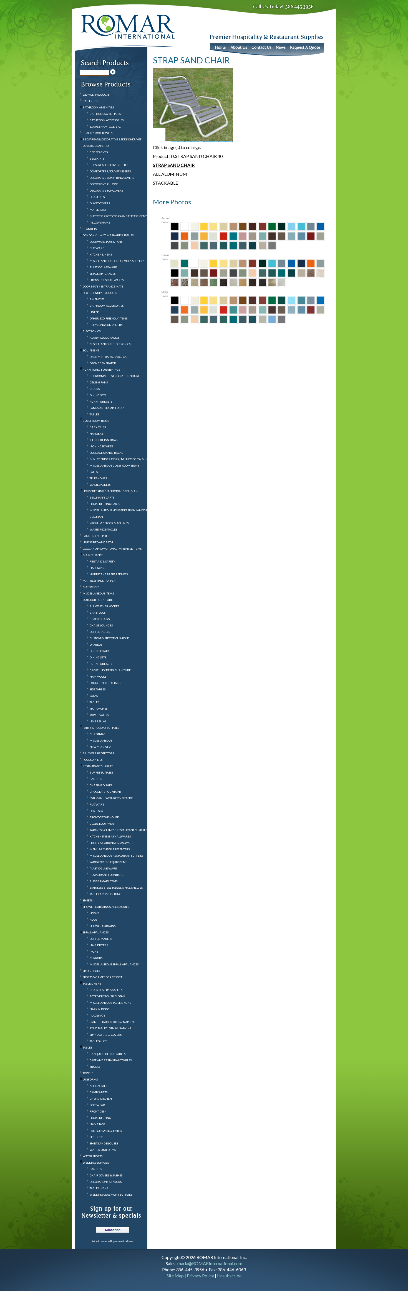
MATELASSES (98, 209)
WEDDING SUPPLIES (96, 1162)
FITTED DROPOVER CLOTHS (107, 996)
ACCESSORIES (98, 1085)
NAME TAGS (97, 1124)
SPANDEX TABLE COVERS (106, 1034)
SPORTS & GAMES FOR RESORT (102, 977)
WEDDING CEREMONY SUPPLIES (111, 1194)
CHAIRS (95, 388)
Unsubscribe (229, 1275)
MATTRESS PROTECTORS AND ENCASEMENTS (119, 216)
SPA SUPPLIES (91, 970)
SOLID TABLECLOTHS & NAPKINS (110, 1028)
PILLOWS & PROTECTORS (98, 753)
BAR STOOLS (97, 612)
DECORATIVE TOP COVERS (106, 190)
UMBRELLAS (98, 721)
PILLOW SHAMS (100, 222)
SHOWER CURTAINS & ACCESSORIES (106, 906)
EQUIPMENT (91, 350)
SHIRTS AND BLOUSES (104, 1143)
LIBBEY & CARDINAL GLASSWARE (111, 842)
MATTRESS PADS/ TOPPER (99, 580)
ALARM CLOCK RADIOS (104, 337)
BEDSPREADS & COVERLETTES (109, 165)
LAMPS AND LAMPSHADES (107, 408)
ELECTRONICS (91, 331)
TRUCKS (95, 1066)
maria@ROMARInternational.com (209, 1263)
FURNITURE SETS (101, 401)
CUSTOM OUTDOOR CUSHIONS (109, 638)
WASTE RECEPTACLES (103, 529)
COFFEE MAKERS (101, 938)
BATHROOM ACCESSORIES (107, 120)
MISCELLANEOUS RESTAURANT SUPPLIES (116, 855)
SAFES (94, 472)
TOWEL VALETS (99, 715)
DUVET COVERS (100, 203)
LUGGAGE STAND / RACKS (106, 452)
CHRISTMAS (97, 734)
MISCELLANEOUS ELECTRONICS (110, 344)
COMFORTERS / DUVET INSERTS (110, 171)
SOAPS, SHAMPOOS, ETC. (105, 126)
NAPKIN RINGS (99, 1009)
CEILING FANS (99, 382)
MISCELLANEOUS (101, 740)
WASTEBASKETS (100, 484)
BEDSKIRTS (97, 158)
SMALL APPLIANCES (102, 273)
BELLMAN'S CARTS (102, 497)
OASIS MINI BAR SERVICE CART (110, 356)
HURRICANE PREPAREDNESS (109, 574)
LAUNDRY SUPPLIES (96, 535)
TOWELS (88, 1073)
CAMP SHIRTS (98, 1092)
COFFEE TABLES (100, 631)
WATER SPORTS (92, 1156)
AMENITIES (97, 299)
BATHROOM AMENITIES (98, 107)
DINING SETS (98, 395)
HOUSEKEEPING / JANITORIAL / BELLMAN (110, 491)
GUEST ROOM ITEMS (96, 420)
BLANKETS (90, 229)
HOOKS (94, 913)
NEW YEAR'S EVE (101, 747)
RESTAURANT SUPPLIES (98, 766)
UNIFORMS (90, 1079)
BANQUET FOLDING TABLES (107, 1053)
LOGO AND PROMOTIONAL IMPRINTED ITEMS (112, 548)
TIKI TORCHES (98, 708)
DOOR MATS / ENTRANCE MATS (103, 286)
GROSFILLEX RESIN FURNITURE (110, 670)
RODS (93, 919)
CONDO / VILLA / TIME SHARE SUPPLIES (108, 235)
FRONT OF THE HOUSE (104, 817)
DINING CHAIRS (100, 651)
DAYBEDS (96, 644)
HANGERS (96, 433)
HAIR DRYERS (99, 945)
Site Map (175, 1275)
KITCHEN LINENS (101, 254)
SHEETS (87, 900)
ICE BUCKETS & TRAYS (104, 440)
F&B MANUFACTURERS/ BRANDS (111, 798)
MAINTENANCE (93, 555)
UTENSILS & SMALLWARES (107, 280)
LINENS (94, 312)
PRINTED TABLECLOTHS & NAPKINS (112, 1022)
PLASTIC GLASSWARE (103, 267)
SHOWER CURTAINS (102, 926)
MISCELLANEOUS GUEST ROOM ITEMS (114, 465)
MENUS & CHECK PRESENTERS (110, 849)
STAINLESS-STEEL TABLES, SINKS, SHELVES (116, 887)
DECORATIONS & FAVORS (106, 1181)
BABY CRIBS (98, 427)
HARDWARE (98, 567)
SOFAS (94, 695)
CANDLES (96, 778)
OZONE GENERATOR (103, 363)
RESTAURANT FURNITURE (107, 874)
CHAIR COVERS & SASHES (106, 990)
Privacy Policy (200, 1275)
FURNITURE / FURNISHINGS (101, 369)
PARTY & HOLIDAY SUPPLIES (101, 727)
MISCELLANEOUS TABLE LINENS (110, 1002)
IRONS (94, 951)
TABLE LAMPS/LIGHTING (105, 894)
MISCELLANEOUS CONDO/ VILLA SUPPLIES (117, 260)
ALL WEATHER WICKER (105, 606)
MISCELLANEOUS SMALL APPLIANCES (114, 964)
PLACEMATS (97, 1015)
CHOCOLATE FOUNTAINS (105, 791)
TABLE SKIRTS (98, 1041)
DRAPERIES (97, 197)
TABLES (94, 414)
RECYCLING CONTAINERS (106, 324)
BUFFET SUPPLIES (101, 772)
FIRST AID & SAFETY (102, 561)
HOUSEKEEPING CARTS (105, 504)
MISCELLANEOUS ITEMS (98, 593)
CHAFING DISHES (101, 785)
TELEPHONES (98, 478)
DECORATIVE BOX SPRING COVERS (112, 177)
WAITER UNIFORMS (103, 1149)
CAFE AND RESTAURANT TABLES (111, 1060)
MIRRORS (96, 958)
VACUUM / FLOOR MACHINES (109, 523)
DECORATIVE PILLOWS (104, 184)
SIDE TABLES (97, 689)
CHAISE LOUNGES (101, 625)
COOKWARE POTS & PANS (106, 241)
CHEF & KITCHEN (101, 1098)
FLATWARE (97, 248)
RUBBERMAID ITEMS (103, 881)
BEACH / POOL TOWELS (97, 133)
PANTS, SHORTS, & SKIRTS (106, 1130)
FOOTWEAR (97, 1105)
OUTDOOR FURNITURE (98, 599)
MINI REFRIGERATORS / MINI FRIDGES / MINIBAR (122, 459)
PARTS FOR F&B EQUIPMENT (108, 862)
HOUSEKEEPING (100, 1117)
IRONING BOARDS (101, 446)
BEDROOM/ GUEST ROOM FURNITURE (115, 376)
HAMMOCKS (98, 676)
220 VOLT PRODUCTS (96, 94)
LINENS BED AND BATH (98, 542)
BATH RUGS (90, 101)
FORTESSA (96, 810)
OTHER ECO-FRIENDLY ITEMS (108, 318)
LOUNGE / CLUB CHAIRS (105, 683)
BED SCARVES (99, 152)
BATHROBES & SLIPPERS (105, 113)
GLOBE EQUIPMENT (102, 823)
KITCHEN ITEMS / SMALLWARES (110, 836)
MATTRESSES (91, 587)
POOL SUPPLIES (92, 759)
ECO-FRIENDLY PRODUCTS (100, 292)
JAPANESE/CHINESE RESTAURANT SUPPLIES (118, 830)
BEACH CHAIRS (100, 619)
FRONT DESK (98, 1111)
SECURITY (96, 1137)
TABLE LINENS (92, 983)
